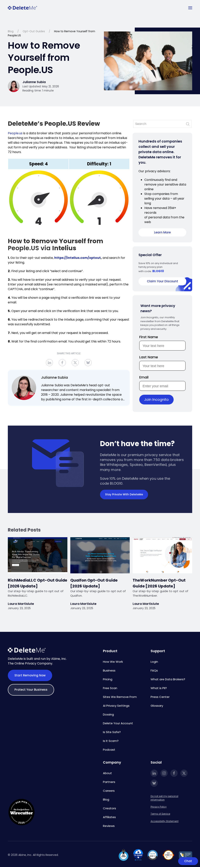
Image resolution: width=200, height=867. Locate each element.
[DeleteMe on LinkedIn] (154, 773)
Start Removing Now (30, 675)
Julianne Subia (54, 377)
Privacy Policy (159, 806)
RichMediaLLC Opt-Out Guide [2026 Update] (37, 583)
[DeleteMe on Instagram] (164, 773)
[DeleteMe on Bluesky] (154, 783)
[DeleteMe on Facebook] (174, 773)
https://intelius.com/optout (77, 258)
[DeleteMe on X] (184, 773)
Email (143, 377)
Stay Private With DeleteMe (124, 494)
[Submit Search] (188, 124)
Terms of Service (160, 813)
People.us (15, 133)
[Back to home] (22, 8)
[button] (190, 8)
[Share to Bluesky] (88, 362)
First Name (148, 336)
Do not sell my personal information (164, 797)
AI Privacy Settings (116, 706)
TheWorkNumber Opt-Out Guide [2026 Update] (159, 583)
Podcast (109, 750)
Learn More (162, 232)
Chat (188, 861)
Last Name (148, 357)
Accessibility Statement (165, 821)
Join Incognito (156, 399)
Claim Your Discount (162, 281)
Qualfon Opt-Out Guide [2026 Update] (94, 583)
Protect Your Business (30, 690)
